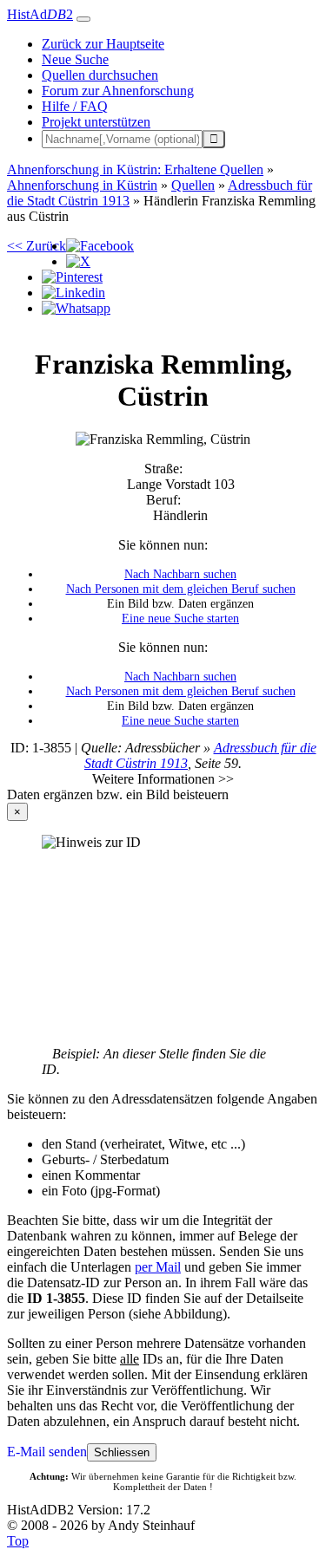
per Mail (158, 1267)
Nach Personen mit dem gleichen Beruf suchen (181, 589)
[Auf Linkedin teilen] (73, 292)
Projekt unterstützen (96, 121)
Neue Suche (75, 59)
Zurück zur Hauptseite (103, 43)
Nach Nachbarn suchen (180, 574)
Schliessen (122, 1452)
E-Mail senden (47, 1451)
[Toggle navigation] (83, 19)
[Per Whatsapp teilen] (76, 308)
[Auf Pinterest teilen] (72, 277)
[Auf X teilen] (78, 261)
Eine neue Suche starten (180, 618)
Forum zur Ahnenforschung (118, 90)
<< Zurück (36, 245)
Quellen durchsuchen (100, 75)
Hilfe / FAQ (75, 106)
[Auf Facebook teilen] (100, 245)
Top (18, 1540)
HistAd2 (40, 14)
